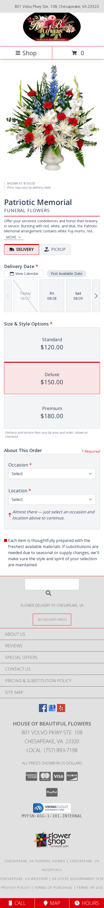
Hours (89, 903)
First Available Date (66, 273)
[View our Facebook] (43, 710)
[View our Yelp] (61, 710)
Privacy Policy (15, 887)
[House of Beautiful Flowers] (52, 39)
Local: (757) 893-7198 (52, 750)
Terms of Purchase (53, 887)
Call (19, 903)
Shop (29, 53)
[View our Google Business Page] (52, 710)
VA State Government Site (78, 878)
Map (53, 903)
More (11, 237)
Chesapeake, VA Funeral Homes (35, 861)
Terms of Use (90, 887)
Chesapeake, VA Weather (24, 878)
